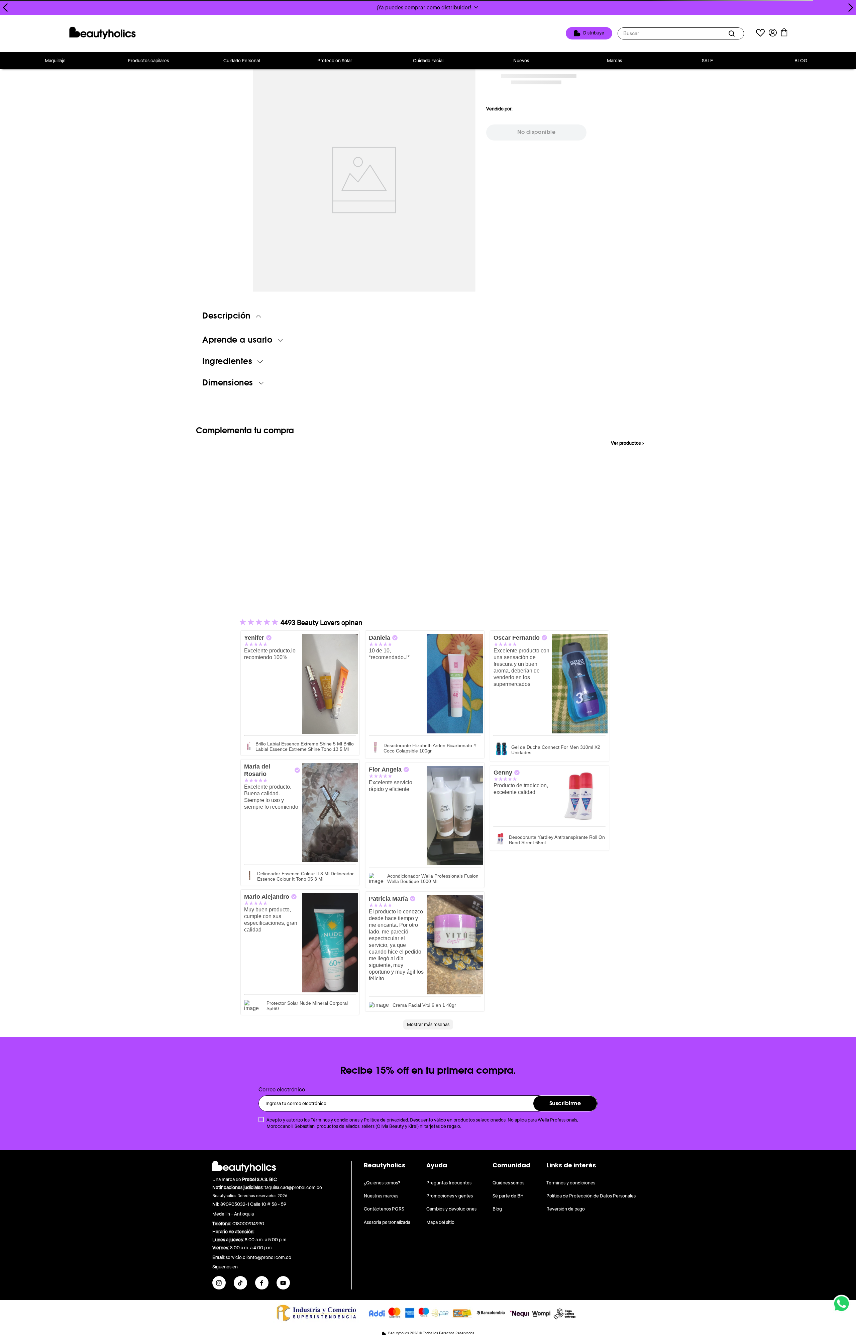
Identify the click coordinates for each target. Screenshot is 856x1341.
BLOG (801, 60)
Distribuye (593, 33)
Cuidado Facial (428, 60)
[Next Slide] (850, 7)
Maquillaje (55, 60)
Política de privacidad (386, 1120)
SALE (707, 60)
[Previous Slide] (5, 7)
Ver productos (627, 443)
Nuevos (521, 60)
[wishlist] (760, 33)
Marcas (614, 60)
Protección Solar (334, 60)
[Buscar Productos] (733, 33)
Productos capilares (148, 60)
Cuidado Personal (241, 60)
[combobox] (680, 33)
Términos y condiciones (335, 1120)
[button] (428, 7)
